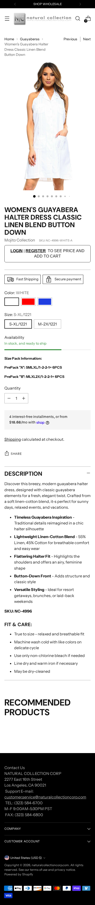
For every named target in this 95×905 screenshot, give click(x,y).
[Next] (80, 4)
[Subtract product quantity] (9, 398)
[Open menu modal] (7, 19)
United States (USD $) (26, 858)
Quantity (12, 388)
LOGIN (16, 251)
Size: (17, 314)
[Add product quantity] (23, 398)
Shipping (12, 439)
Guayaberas (29, 39)
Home (9, 39)
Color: (16, 292)
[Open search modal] (78, 19)
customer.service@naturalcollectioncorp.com (45, 797)
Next (87, 39)
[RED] (28, 302)
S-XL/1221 (18, 324)
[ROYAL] (45, 302)
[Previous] (15, 4)
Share (16, 454)
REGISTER (36, 251)
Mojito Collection (19, 240)
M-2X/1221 (47, 324)
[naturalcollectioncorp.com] (42, 18)
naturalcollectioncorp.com (50, 865)
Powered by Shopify (18, 874)
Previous (70, 39)
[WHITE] (11, 302)
